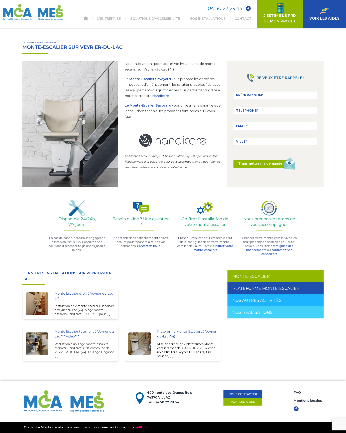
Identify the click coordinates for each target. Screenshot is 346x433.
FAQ (297, 393)
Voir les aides (243, 402)
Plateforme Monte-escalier (266, 288)
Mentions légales (308, 401)
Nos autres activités (257, 300)
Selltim (141, 427)
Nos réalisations (252, 312)
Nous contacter (242, 394)
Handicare (160, 96)
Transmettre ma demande (260, 163)
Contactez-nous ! (149, 246)
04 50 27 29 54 (225, 8)
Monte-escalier (251, 276)
